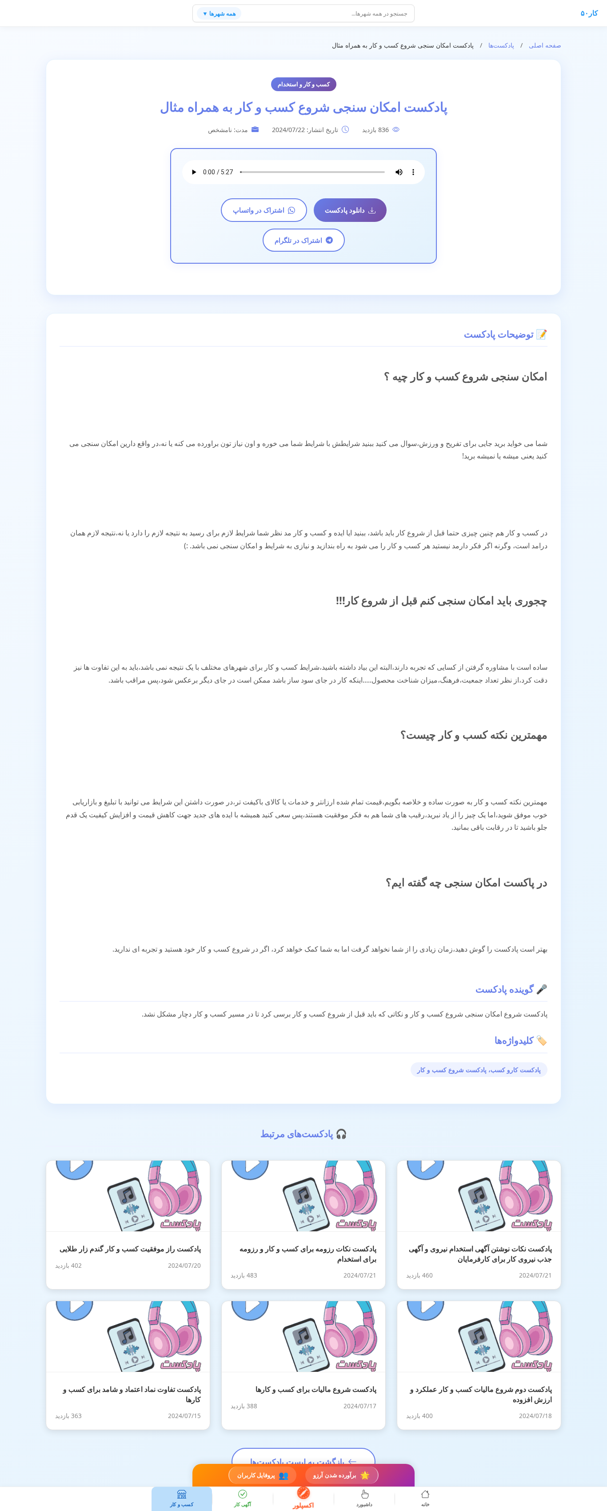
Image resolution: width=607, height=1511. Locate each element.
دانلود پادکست (345, 209)
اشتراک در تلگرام (298, 240)
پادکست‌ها (501, 45)
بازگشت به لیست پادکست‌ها (297, 1461)
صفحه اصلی (545, 45)
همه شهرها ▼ (219, 13)
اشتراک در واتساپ (258, 209)
